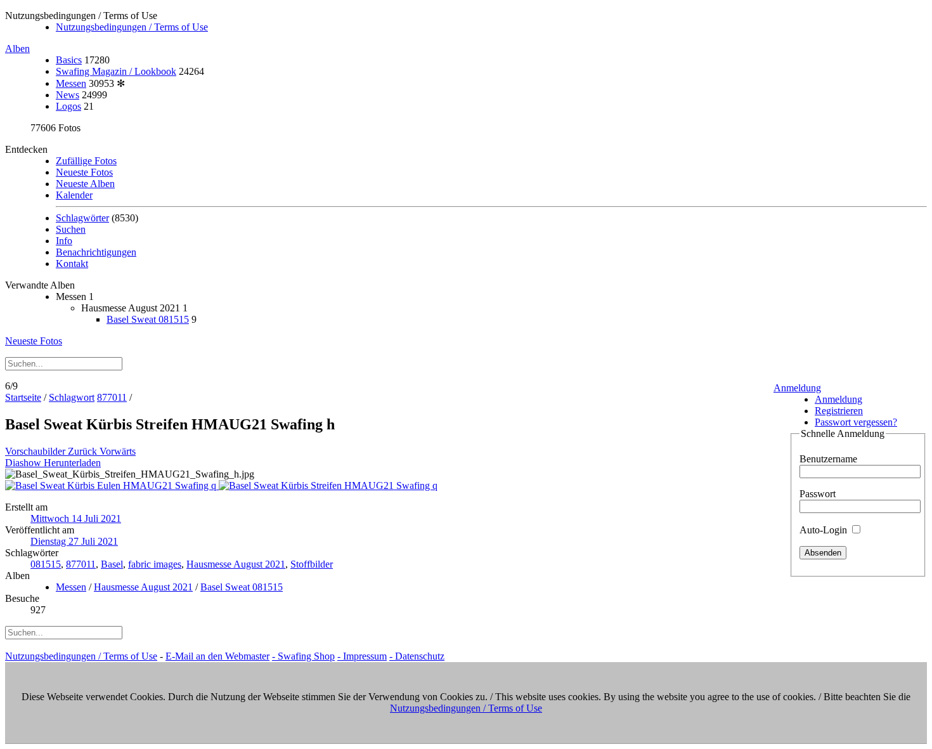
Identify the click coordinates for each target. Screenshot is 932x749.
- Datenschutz (416, 656)
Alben (17, 48)
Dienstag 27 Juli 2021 (74, 541)
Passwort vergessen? (856, 422)
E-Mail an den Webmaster (217, 656)
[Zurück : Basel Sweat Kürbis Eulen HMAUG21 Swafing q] (112, 485)
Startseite (23, 397)
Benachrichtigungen (96, 252)
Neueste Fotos (84, 172)
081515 (45, 564)
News (67, 94)
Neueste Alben (85, 183)
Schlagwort (71, 397)
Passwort (817, 493)
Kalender (74, 195)
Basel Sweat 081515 (148, 319)
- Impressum (362, 656)
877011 (112, 397)
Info (64, 240)
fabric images (154, 564)
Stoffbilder (311, 564)
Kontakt (72, 263)
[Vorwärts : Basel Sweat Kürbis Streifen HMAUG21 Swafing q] (328, 485)
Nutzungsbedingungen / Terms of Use (132, 27)
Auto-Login (824, 529)
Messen (71, 83)
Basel (112, 564)
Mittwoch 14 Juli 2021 (75, 518)
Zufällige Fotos (86, 160)
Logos (68, 106)
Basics (69, 60)
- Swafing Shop (303, 656)
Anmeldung (797, 387)
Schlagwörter (82, 217)
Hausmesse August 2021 (235, 564)
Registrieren (839, 410)
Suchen (71, 229)
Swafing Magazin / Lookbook (116, 71)
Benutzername (828, 458)
